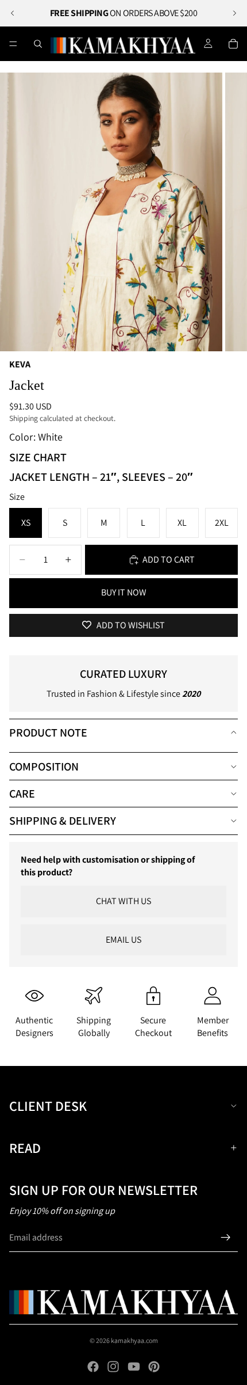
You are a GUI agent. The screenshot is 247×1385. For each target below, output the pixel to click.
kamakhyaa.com (134, 1340)
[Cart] (233, 43)
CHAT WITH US (123, 901)
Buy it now (123, 592)
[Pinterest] (154, 1366)
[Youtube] (134, 1366)
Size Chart (38, 457)
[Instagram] (113, 1366)
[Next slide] (234, 13)
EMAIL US (123, 940)
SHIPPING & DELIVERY (62, 820)
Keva (19, 364)
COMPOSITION (44, 766)
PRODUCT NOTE (48, 732)
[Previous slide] (12, 13)
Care (22, 793)
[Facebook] (93, 1366)
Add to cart (168, 559)
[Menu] (13, 44)
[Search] (38, 43)
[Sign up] (226, 1237)
